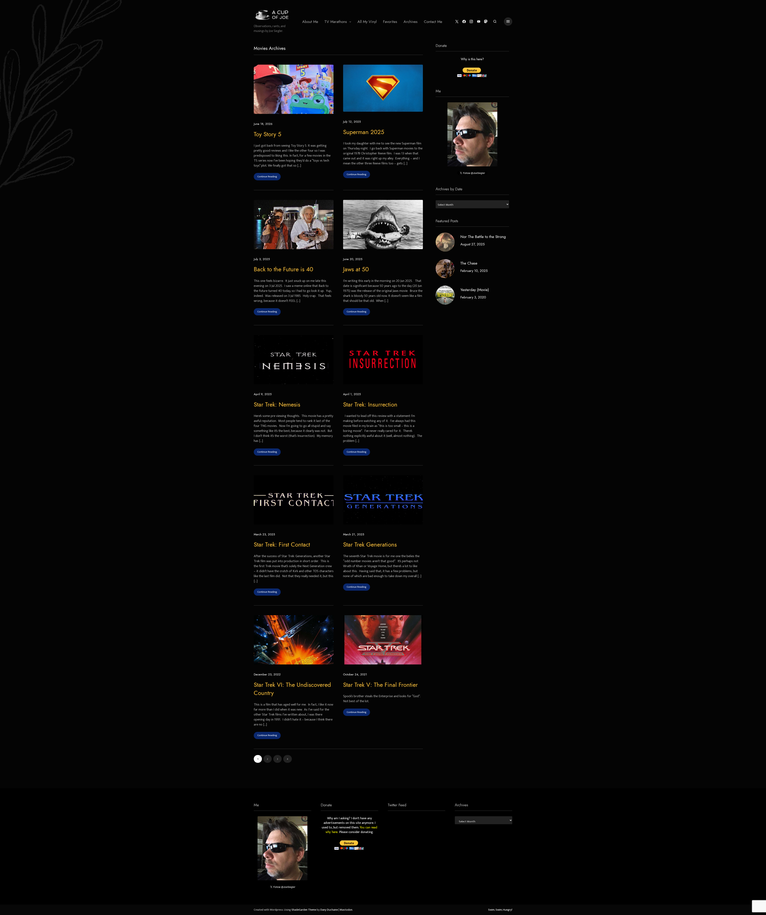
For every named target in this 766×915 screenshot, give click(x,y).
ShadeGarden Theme (303, 909)
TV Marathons (336, 21)
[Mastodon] (486, 21)
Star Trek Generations (370, 545)
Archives (411, 21)
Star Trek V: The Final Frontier (380, 685)
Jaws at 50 (356, 269)
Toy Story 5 (267, 134)
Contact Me (433, 21)
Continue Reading (267, 176)
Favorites (390, 21)
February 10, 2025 (474, 270)
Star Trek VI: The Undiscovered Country (292, 689)
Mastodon (346, 909)
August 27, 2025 (472, 244)
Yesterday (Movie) (474, 289)
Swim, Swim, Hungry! (500, 909)
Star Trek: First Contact (282, 545)
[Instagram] (471, 21)
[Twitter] (457, 21)
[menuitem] (310, 21)
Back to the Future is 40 (283, 269)
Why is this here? (472, 59)
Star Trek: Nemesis (277, 405)
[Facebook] (464, 21)
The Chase (468, 263)
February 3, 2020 (473, 297)
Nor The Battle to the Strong (483, 236)
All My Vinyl (367, 21)
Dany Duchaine (329, 909)
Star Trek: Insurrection (370, 405)
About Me (310, 21)
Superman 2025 (363, 132)
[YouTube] (478, 21)
